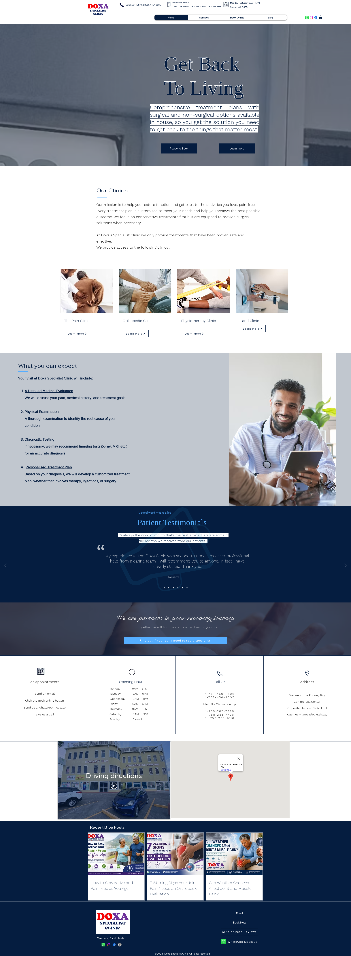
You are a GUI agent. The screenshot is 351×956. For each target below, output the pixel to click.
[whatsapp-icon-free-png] (307, 17)
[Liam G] (182, 587)
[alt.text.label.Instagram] (311, 17)
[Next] (345, 565)
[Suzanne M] (187, 587)
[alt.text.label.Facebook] (316, 17)
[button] (320, 17)
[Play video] (114, 786)
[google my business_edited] (120, 945)
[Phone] (122, 5)
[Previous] (5, 565)
